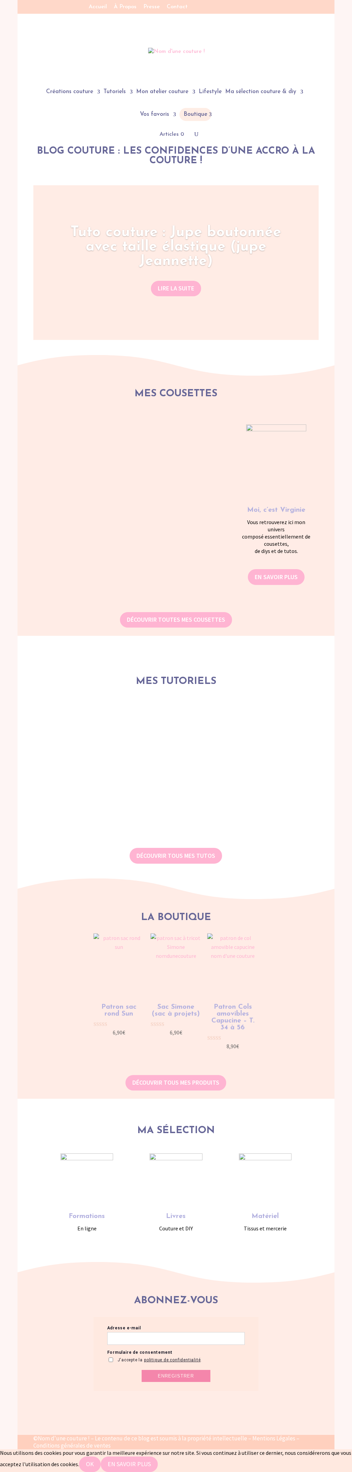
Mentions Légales (273, 1438)
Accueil (98, 7)
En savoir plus (276, 577)
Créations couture (69, 92)
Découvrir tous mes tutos (175, 856)
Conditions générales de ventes (72, 1445)
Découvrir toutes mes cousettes (176, 619)
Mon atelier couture (162, 92)
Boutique (195, 114)
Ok (90, 1464)
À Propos (125, 7)
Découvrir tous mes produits (175, 1082)
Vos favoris (154, 114)
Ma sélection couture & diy (260, 92)
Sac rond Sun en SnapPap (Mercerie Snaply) (176, 818)
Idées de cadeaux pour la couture (125, 581)
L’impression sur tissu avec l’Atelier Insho (125, 531)
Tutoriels (114, 92)
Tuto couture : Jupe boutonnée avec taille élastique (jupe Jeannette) (175, 247)
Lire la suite (176, 288)
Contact (177, 7)
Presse (151, 7)
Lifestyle (210, 92)
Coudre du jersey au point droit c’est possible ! (126, 481)
